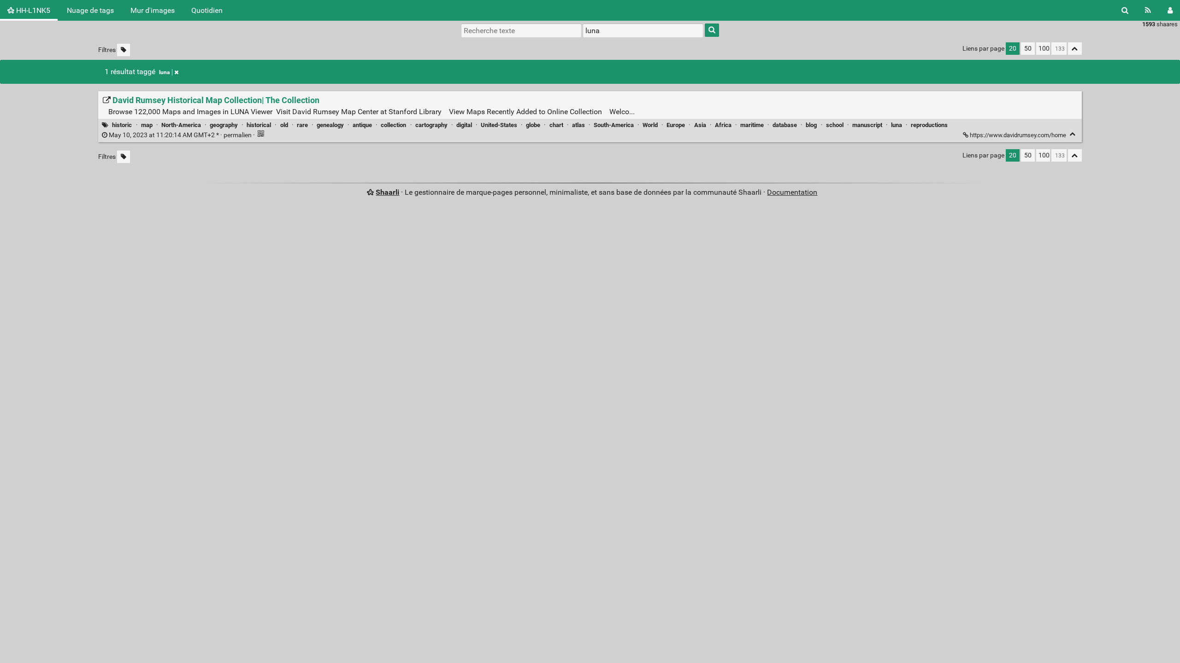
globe (533, 125)
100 (1044, 48)
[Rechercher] (1125, 10)
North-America (181, 125)
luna (164, 72)
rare (302, 125)
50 (1028, 48)
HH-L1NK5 (32, 10)
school (835, 125)
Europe (676, 125)
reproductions (929, 125)
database (785, 125)
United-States (499, 125)
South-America (614, 125)
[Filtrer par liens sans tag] (123, 50)
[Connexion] (1170, 10)
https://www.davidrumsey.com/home (1018, 135)
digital (464, 125)
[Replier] (1073, 134)
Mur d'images (152, 10)
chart (556, 125)
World (650, 125)
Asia (700, 125)
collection (393, 125)
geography (224, 125)
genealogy (330, 125)
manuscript (867, 125)
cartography (431, 125)
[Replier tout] (1075, 48)
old (284, 125)
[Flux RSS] (1148, 10)
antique (362, 125)
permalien (180, 135)
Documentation (792, 192)
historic (122, 125)
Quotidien (207, 10)
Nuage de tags (90, 10)
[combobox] (643, 30)
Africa (723, 125)
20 (1012, 48)
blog (811, 125)
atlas (578, 125)
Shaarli (387, 192)
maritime (752, 125)
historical (259, 125)
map (147, 125)
